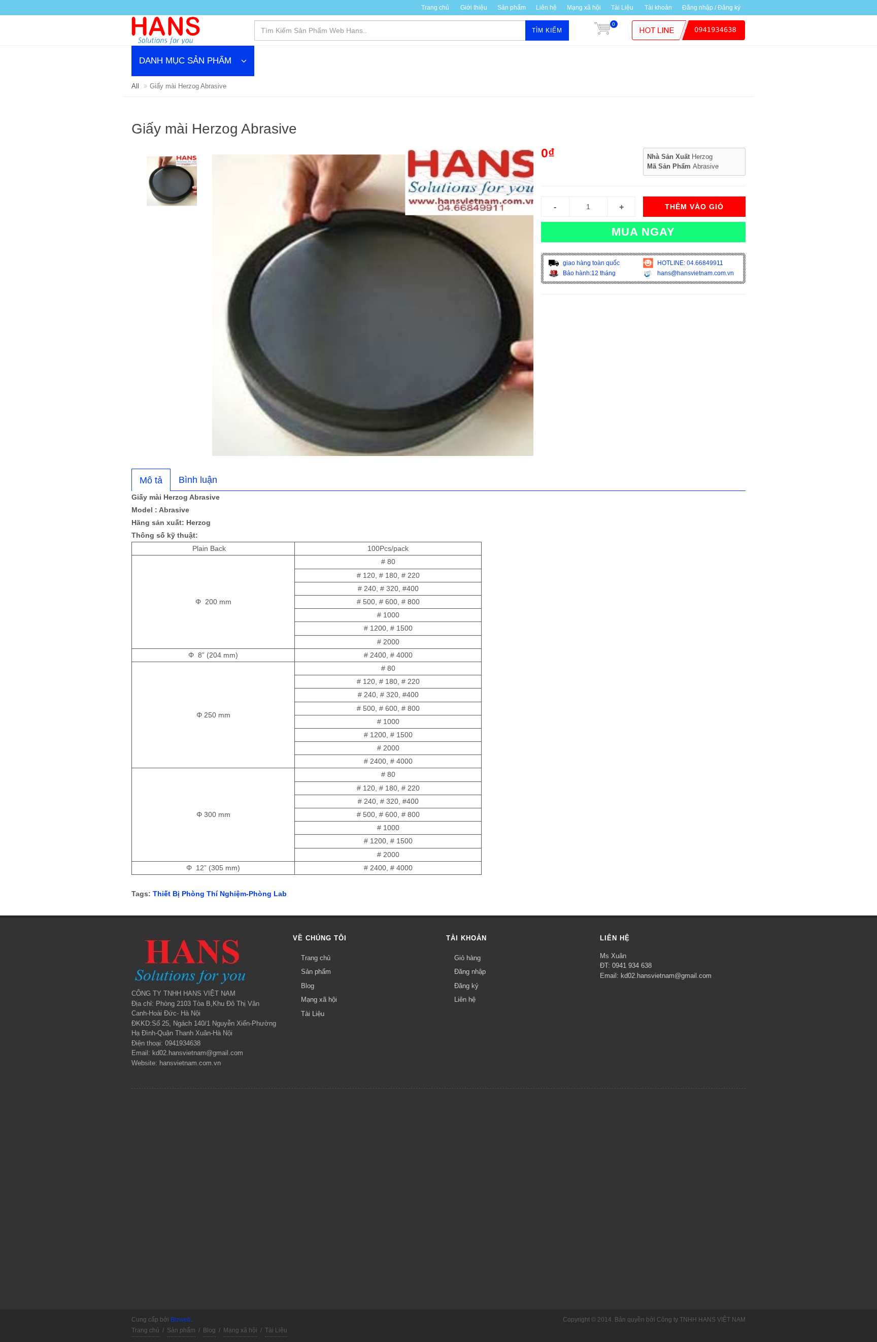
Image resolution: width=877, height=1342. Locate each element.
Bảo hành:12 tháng (588, 273)
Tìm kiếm (547, 30)
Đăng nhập (470, 971)
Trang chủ (315, 958)
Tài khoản (658, 7)
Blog (307, 986)
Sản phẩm (316, 971)
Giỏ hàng (467, 958)
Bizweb (181, 1319)
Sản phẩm (511, 7)
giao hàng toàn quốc (590, 263)
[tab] (151, 480)
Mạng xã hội (584, 7)
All (135, 86)
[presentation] (151, 480)
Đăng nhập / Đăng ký (711, 7)
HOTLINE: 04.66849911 (689, 263)
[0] (602, 30)
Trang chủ (435, 7)
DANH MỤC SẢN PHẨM (185, 61)
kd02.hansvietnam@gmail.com (666, 975)
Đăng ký (466, 986)
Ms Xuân (613, 956)
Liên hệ (546, 7)
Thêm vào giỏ (694, 207)
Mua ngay (643, 231)
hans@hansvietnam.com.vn (695, 273)
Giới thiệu (473, 7)
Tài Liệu (622, 7)
